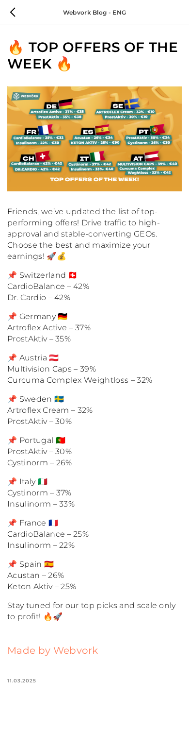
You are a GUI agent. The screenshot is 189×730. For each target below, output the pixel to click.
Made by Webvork (52, 650)
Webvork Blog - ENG (94, 12)
